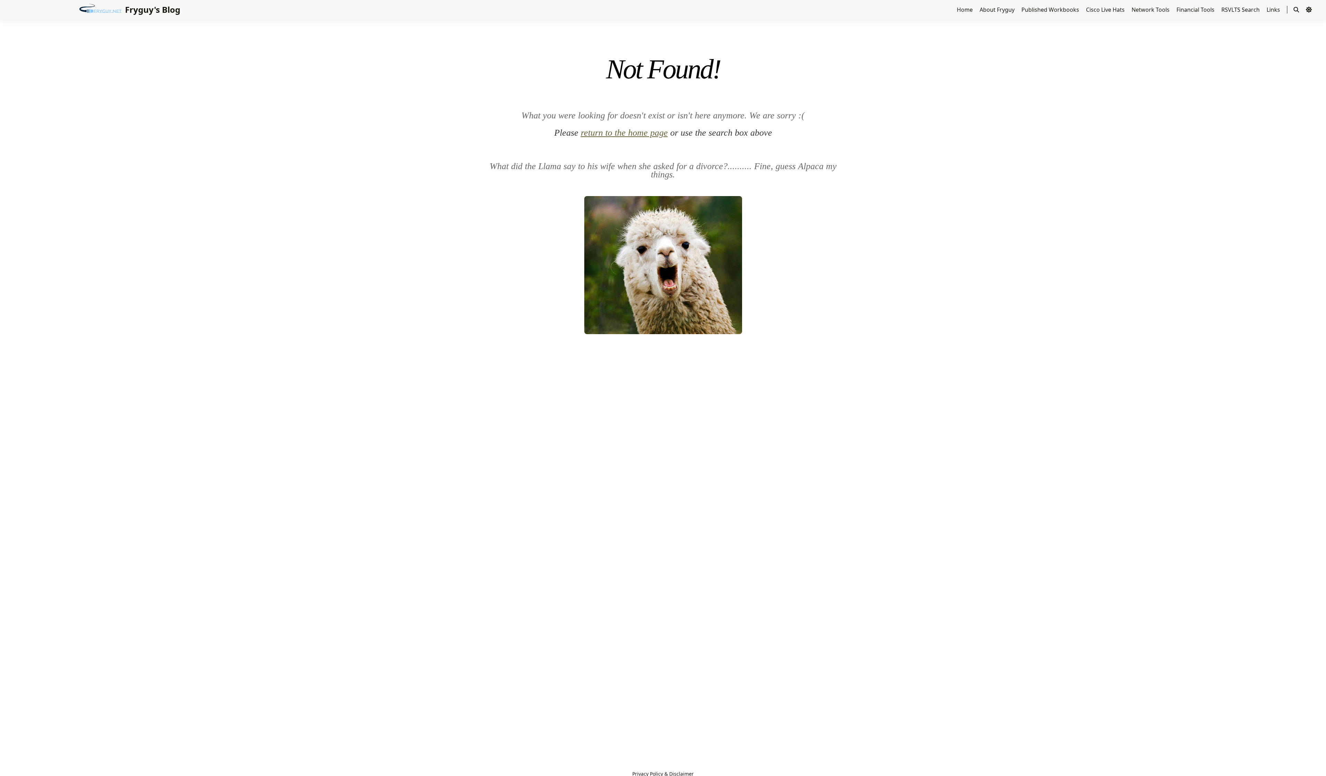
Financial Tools (1196, 9)
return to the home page (624, 133)
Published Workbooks (1050, 9)
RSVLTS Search (1241, 9)
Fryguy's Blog (152, 9)
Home (965, 9)
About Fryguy (998, 9)
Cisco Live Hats (1106, 9)
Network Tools (1151, 9)
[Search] (1296, 9)
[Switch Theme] (1308, 9)
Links (1274, 9)
